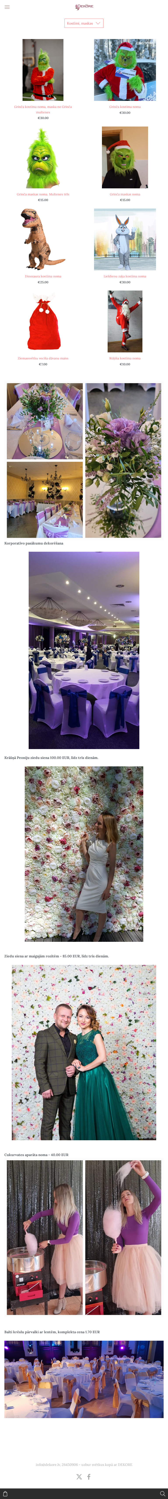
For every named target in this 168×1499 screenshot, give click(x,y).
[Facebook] (88, 1477)
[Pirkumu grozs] (5, 1493)
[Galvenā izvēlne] (7, 7)
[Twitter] (79, 1477)
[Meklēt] (163, 1493)
